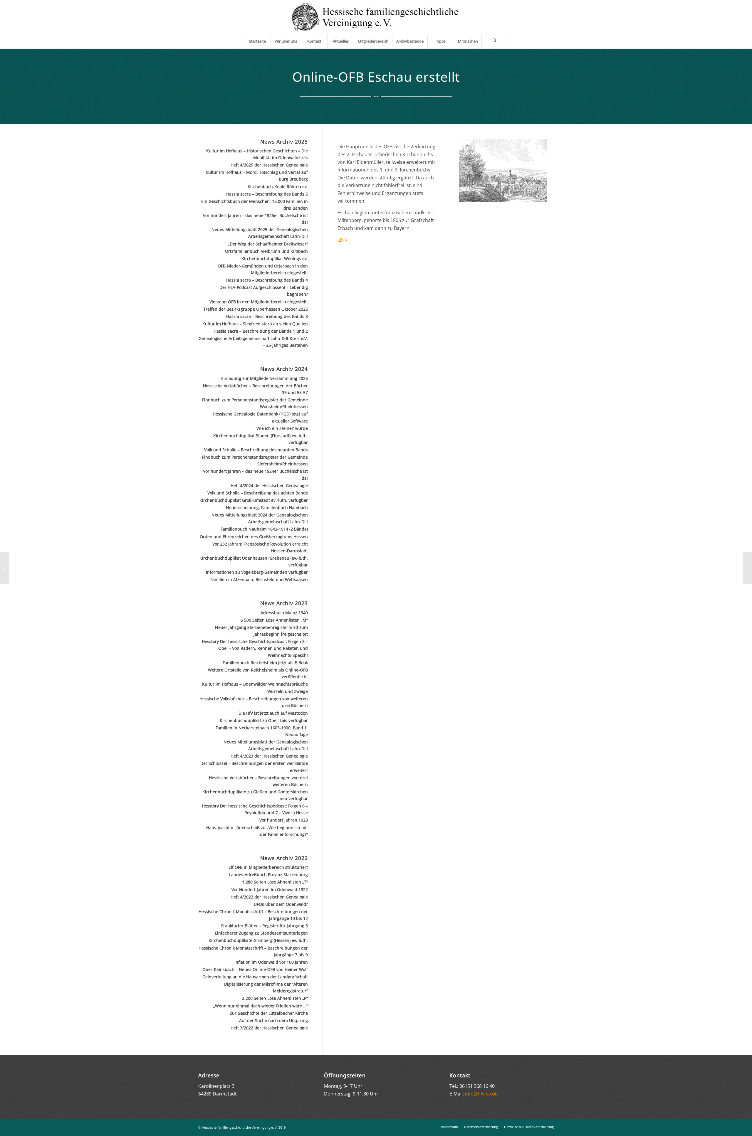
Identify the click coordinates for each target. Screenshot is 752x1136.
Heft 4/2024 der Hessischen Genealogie (269, 485)
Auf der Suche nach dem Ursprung (273, 1020)
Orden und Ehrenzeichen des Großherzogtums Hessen (254, 536)
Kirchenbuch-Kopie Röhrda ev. (278, 186)
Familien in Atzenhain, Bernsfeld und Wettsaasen (259, 579)
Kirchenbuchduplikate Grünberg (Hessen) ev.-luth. (258, 940)
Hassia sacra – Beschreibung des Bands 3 (267, 316)
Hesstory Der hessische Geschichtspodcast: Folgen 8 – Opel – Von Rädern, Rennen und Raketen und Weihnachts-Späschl (255, 648)
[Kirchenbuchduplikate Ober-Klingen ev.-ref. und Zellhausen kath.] (4, 568)
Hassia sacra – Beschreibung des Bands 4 (267, 280)
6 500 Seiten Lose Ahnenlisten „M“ (274, 620)
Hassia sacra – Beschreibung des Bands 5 (267, 194)
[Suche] (494, 41)
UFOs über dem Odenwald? (281, 904)
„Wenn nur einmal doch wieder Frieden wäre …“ (260, 1006)
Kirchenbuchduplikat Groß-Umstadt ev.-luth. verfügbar (253, 500)
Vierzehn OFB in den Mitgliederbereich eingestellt (258, 301)
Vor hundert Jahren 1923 (283, 820)
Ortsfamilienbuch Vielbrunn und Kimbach (266, 251)
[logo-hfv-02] (376, 17)
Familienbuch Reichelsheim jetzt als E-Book (265, 662)
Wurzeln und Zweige (287, 691)
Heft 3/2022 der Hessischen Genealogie (269, 1028)
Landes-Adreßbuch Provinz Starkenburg (268, 874)
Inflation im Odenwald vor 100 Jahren (271, 962)
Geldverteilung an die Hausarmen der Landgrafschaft (255, 977)
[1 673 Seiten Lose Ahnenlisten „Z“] (747, 568)
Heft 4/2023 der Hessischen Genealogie (269, 756)
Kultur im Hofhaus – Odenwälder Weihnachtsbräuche (255, 684)
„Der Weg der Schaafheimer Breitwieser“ (268, 244)
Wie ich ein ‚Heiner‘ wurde (282, 428)
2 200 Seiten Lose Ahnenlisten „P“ (275, 998)
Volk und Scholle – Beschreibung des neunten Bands (256, 449)
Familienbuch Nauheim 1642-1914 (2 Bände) (264, 529)
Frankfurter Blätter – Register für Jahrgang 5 (264, 925)
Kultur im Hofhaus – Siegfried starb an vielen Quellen (255, 324)
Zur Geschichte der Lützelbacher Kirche (269, 1013)
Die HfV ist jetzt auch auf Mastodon (273, 713)
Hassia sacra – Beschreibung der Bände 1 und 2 (261, 331)
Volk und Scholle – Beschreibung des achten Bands (257, 493)
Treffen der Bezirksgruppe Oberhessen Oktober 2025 (255, 309)
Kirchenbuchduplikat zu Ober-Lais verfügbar (264, 720)
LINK (343, 240)
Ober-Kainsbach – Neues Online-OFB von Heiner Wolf (255, 969)
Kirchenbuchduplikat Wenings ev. (274, 258)
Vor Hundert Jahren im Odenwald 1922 (269, 889)
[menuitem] (257, 41)
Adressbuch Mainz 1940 (284, 612)
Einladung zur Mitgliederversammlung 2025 (264, 378)
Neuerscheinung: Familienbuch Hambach (267, 507)
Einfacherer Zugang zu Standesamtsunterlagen (261, 933)
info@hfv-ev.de (481, 1093)
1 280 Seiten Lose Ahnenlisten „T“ (275, 882)
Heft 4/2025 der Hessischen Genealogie (269, 165)
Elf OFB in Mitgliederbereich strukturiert (268, 867)
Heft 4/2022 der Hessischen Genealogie (269, 897)
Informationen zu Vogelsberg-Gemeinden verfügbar (257, 572)
